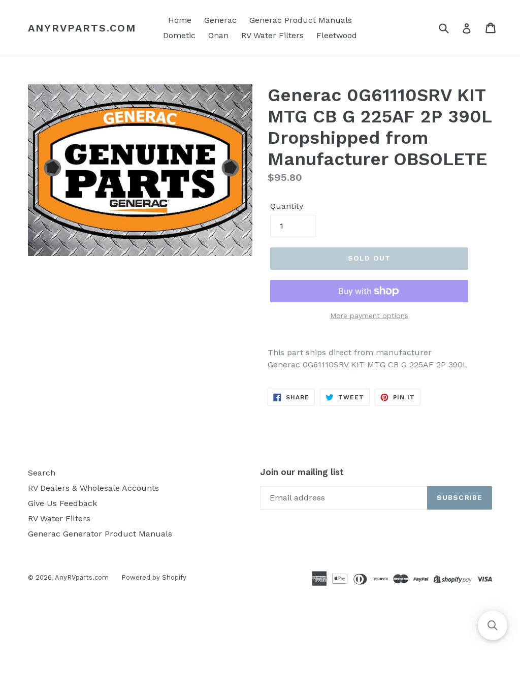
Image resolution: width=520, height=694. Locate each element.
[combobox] (450, 27)
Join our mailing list (302, 472)
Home (179, 20)
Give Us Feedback (62, 503)
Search (41, 473)
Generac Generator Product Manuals (100, 534)
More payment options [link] (369, 315)
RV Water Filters (272, 35)
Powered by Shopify (153, 577)
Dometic (179, 35)
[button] (492, 625)
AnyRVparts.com (82, 28)
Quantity (286, 206)
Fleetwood (336, 35)
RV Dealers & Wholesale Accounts (93, 488)
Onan (218, 35)
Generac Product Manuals (300, 20)
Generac (220, 20)
